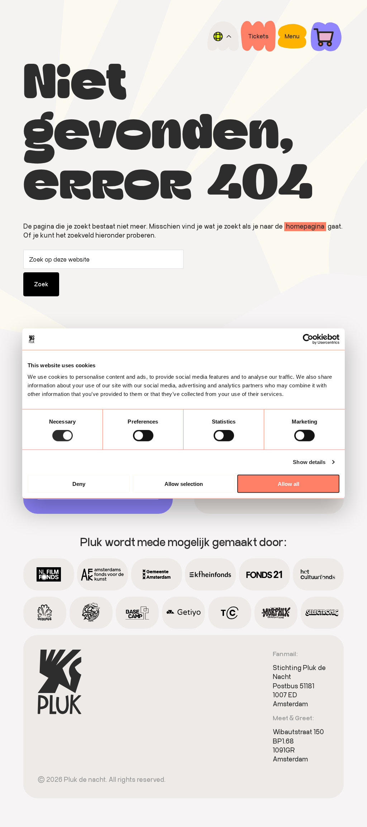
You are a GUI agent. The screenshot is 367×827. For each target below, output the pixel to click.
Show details (309, 462)
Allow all (288, 484)
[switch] (143, 435)
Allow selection (184, 484)
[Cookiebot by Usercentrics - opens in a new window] (308, 339)
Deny (78, 484)
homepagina (305, 226)
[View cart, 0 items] (326, 36)
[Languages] (223, 36)
